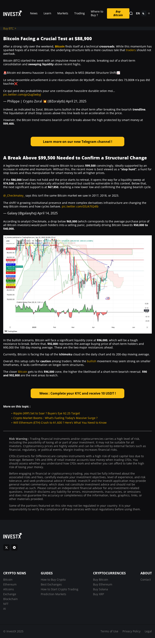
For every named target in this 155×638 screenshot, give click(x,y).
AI (4, 609)
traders (131, 50)
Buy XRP (98, 594)
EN (138, 13)
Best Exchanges (51, 584)
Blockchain (10, 599)
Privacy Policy (131, 631)
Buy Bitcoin (118, 13)
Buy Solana (100, 589)
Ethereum (10, 584)
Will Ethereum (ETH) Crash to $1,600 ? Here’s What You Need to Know (60, 422)
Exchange (9, 594)
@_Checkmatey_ (14, 195)
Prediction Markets (53, 594)
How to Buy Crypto (53, 579)
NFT (5, 604)
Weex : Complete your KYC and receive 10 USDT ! (77, 393)
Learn (47, 13)
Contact (145, 579)
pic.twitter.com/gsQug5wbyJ (22, 94)
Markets (62, 13)
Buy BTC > (9, 28)
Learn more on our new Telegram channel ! (77, 141)
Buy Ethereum (102, 584)
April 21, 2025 (76, 101)
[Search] (131, 13)
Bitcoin (60, 46)
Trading (79, 13)
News (34, 13)
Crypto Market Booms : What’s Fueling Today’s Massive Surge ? (55, 418)
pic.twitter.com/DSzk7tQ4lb (80, 206)
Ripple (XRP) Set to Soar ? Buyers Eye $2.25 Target (46, 413)
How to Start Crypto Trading (59, 589)
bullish (91, 361)
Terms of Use (109, 631)
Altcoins (8, 589)
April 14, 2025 (47, 213)
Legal (148, 631)
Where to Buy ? (97, 13)
